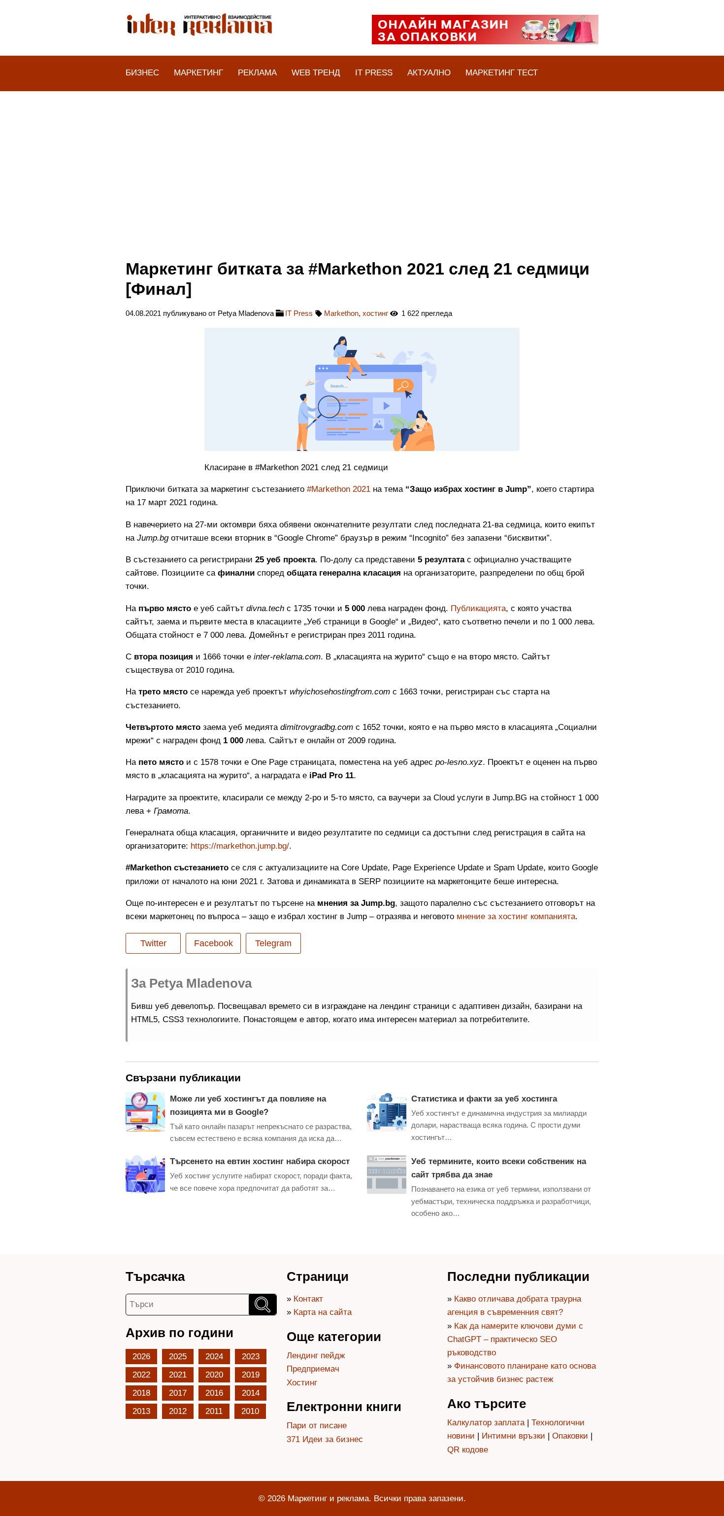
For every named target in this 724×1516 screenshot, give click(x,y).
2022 (141, 1374)
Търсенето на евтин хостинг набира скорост (260, 1161)
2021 (178, 1374)
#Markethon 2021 (338, 489)
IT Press (374, 72)
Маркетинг (198, 72)
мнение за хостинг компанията (516, 916)
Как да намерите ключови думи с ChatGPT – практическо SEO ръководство (515, 1339)
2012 (178, 1411)
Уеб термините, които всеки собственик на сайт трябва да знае (498, 1168)
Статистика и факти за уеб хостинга (484, 1098)
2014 (251, 1393)
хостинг (375, 313)
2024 (214, 1356)
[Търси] (262, 1304)
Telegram (273, 943)
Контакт (308, 1299)
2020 (214, 1374)
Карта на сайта (323, 1312)
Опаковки (570, 1436)
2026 (141, 1356)
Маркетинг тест (501, 72)
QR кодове (467, 1449)
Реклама (257, 72)
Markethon (341, 313)
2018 (141, 1393)
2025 (178, 1356)
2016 (214, 1393)
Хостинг (302, 1382)
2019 (251, 1374)
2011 (214, 1411)
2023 (251, 1356)
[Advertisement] (362, 165)
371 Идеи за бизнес (325, 1439)
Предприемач (313, 1369)
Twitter (153, 943)
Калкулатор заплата (486, 1422)
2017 (178, 1393)
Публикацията (478, 608)
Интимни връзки (513, 1436)
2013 (141, 1411)
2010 (250, 1411)
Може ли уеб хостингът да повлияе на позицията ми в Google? (248, 1105)
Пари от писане (317, 1425)
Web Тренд (316, 72)
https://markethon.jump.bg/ (240, 846)
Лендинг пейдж (316, 1355)
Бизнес (142, 72)
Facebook (213, 943)
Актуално (429, 72)
